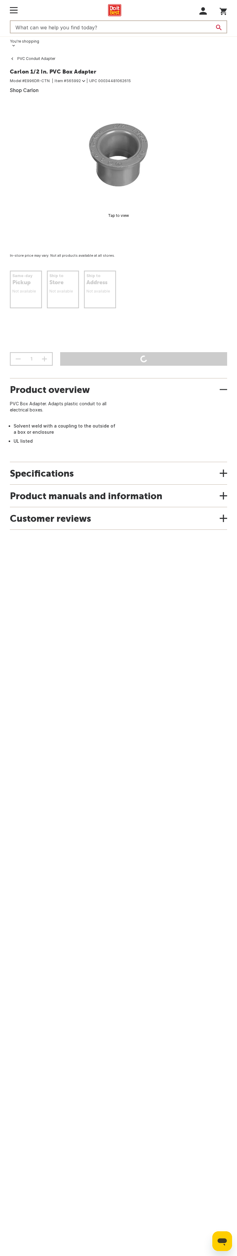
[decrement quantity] (18, 359)
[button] (203, 11)
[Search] (219, 27)
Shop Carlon (24, 90)
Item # (68, 80)
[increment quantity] (44, 359)
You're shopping (24, 41)
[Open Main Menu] (14, 10)
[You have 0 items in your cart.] (223, 10)
